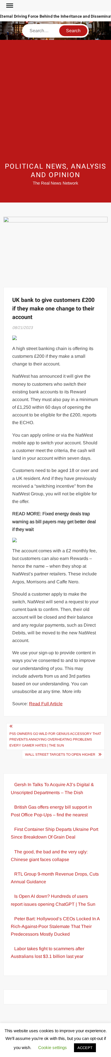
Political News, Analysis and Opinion (55, 170)
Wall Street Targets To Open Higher (60, 755)
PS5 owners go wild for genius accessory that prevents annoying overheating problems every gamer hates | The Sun (55, 739)
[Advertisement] (55, 101)
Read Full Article (46, 703)
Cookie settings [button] (52, 1047)
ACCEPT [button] (84, 1048)
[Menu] (9, 5)
